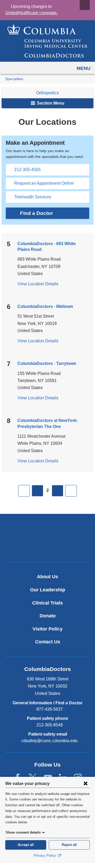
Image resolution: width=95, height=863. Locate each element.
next (57, 491)
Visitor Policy (47, 629)
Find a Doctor (36, 213)
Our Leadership (47, 589)
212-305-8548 (49, 725)
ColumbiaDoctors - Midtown (45, 306)
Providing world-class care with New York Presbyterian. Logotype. (51, 546)
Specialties (14, 79)
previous (37, 491)
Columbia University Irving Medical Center (47, 529)
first (24, 491)
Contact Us (47, 641)
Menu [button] (84, 68)
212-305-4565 (27, 169)
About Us (47, 576)
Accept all (26, 845)
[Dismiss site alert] (85, 5)
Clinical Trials (47, 603)
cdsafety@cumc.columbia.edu (49, 740)
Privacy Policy (45, 855)
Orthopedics (47, 93)
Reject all (69, 845)
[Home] (47, 41)
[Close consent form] (85, 783)
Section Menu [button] (50, 103)
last (71, 491)
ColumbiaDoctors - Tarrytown (46, 363)
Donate (48, 615)
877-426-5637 (49, 709)
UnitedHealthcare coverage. (31, 13)
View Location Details (37, 284)
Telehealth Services (32, 197)
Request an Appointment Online (44, 183)
